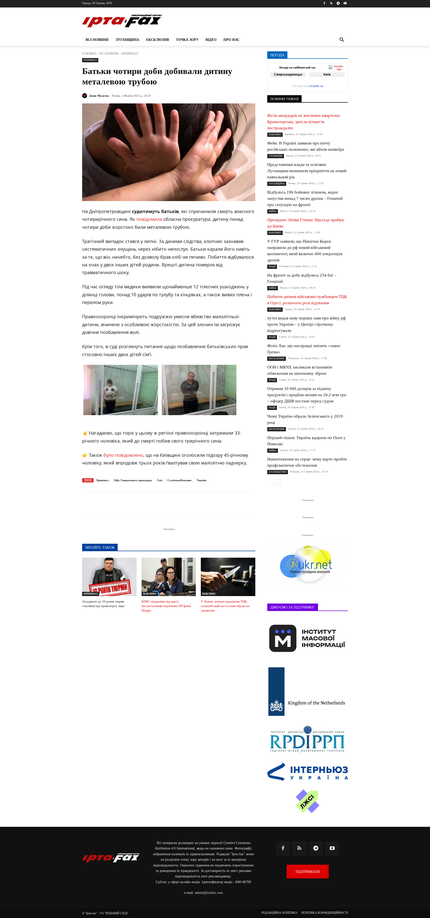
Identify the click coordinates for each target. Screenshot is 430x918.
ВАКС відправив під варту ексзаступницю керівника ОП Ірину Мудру (166, 606)
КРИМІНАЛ (130, 53)
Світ (159, 480)
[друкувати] (191, 504)
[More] (203, 504)
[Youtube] (345, 3)
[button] (342, 40)
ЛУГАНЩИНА (277, 183)
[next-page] (278, 482)
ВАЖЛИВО (149, 593)
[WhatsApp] (168, 504)
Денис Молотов (99, 95)
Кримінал (103, 480)
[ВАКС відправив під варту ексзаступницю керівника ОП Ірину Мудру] (169, 577)
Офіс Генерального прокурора (133, 480)
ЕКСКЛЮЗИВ (276, 358)
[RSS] (331, 3)
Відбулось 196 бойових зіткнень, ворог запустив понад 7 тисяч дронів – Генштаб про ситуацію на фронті (305, 198)
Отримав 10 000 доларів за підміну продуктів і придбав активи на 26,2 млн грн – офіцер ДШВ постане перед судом (306, 394)
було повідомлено (123, 455)
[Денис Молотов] (85, 95)
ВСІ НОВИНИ (109, 53)
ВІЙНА (272, 211)
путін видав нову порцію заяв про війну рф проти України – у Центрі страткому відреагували (306, 324)
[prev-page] (270, 482)
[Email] (180, 504)
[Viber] (157, 504)
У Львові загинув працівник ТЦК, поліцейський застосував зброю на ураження (225, 606)
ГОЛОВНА (89, 53)
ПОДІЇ (272, 266)
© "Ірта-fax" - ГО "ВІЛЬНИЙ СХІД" (105, 913)
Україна (202, 480)
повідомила (149, 219)
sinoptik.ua (316, 86)
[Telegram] (338, 3)
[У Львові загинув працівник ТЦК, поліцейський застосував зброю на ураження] (228, 577)
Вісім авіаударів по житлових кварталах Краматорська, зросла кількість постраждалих (303, 121)
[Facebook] (324, 3)
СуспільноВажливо (179, 480)
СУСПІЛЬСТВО (277, 471)
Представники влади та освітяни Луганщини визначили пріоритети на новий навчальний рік (306, 170)
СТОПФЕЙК (275, 155)
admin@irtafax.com (209, 893)
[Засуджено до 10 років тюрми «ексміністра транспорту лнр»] (109, 577)
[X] (145, 504)
